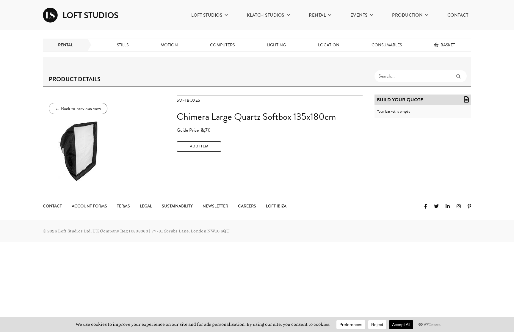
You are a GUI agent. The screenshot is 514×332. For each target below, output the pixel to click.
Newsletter (215, 206)
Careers (247, 206)
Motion (169, 45)
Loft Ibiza (276, 206)
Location (328, 45)
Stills (122, 45)
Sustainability (177, 206)
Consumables (387, 45)
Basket (448, 45)
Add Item (199, 146)
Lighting (276, 45)
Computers (222, 45)
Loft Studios (206, 15)
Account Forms (89, 206)
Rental (317, 15)
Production (407, 15)
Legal (146, 206)
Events (359, 15)
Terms (123, 206)
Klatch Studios (265, 15)
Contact (457, 15)
